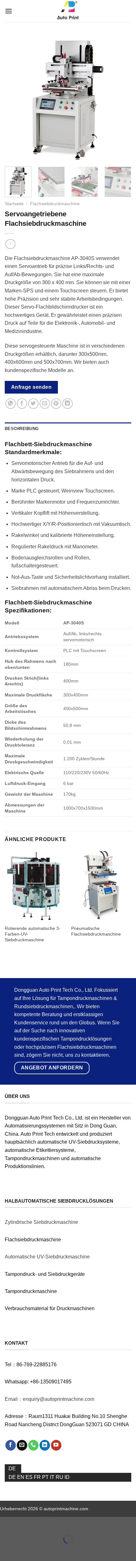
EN (21, 1477)
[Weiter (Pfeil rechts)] (25, 1550)
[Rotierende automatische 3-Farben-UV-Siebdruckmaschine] (35, 886)
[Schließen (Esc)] (6, 1523)
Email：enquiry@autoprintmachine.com (49, 1399)
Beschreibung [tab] (22, 428)
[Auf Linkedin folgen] (45, 1445)
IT (53, 1477)
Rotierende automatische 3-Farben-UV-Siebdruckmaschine (32, 934)
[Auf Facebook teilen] (22, 403)
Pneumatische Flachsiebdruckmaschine (96, 931)
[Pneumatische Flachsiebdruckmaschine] (101, 886)
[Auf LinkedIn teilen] (67, 403)
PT (46, 1477)
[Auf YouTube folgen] (56, 1445)
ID (67, 1477)
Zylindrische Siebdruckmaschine (41, 1222)
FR (38, 1477)
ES (30, 1477)
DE (12, 1468)
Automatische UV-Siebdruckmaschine (47, 1256)
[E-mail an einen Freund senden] (45, 403)
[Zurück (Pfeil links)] (6, 1550)
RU (60, 1477)
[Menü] (8, 11)
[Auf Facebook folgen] (10, 1445)
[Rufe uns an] (33, 1445)
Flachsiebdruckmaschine (55, 203)
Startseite (14, 203)
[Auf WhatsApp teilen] (10, 403)
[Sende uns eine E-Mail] (22, 1445)
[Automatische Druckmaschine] (68, 11)
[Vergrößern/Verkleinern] (25, 1523)
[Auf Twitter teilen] (33, 403)
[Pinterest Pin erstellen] (56, 403)
